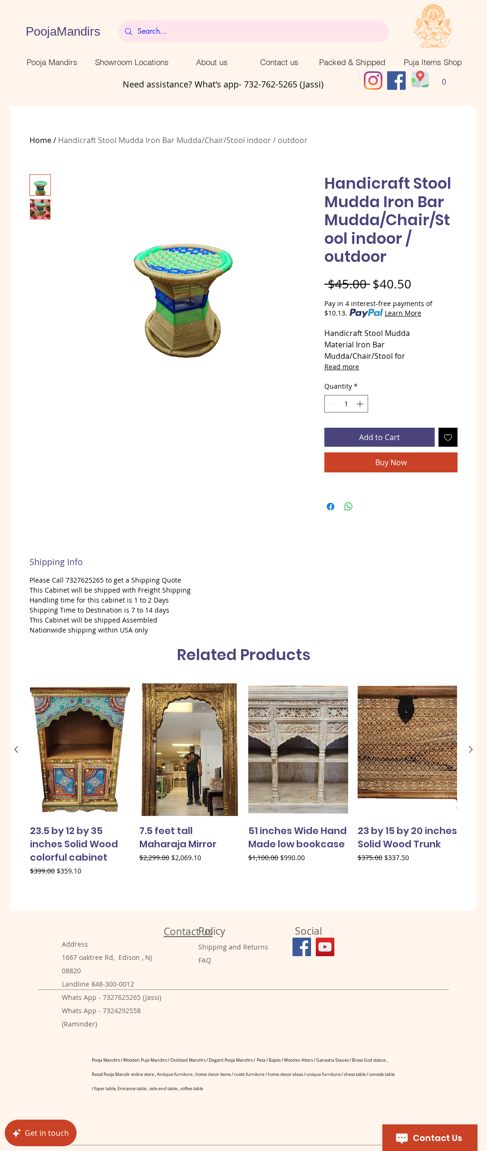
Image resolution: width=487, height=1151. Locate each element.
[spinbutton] (346, 403)
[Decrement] (332, 403)
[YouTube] (325, 947)
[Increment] (361, 403)
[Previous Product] (16, 749)
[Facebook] (396, 80)
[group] (243, 792)
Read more (341, 366)
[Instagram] (373, 80)
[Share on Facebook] (330, 506)
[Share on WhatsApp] (348, 506)
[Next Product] (471, 749)
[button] (444, 78)
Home (40, 140)
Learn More (403, 312)
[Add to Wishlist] (448, 437)
